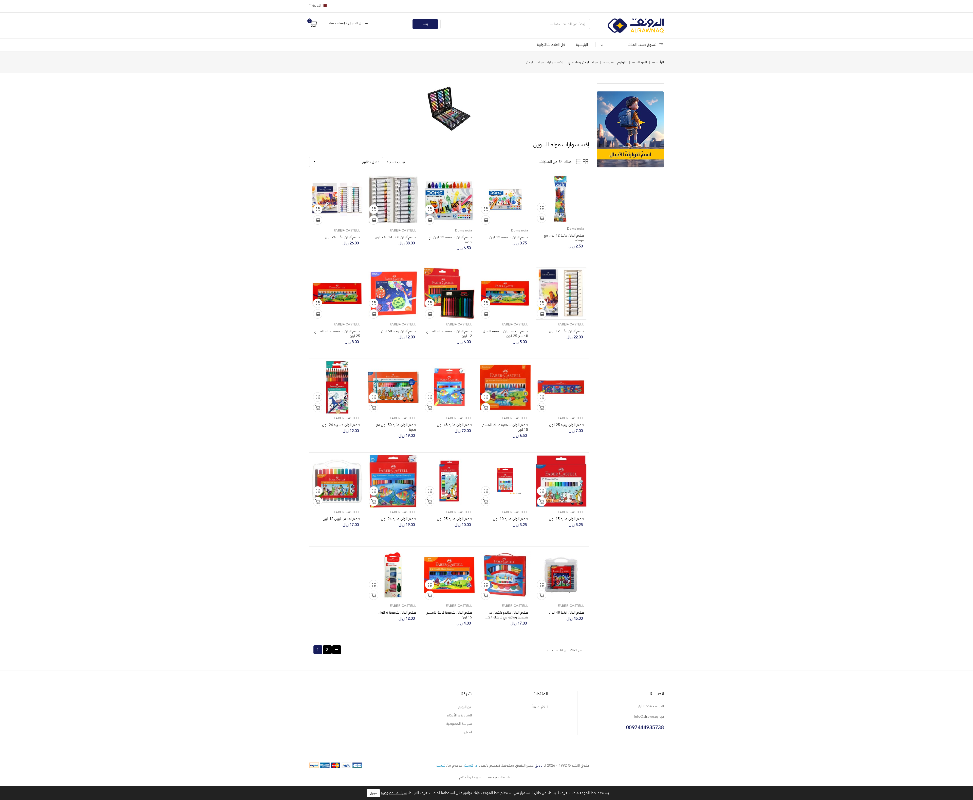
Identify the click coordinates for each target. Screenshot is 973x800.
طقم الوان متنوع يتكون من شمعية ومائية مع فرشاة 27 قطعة (508, 617)
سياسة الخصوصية (459, 724)
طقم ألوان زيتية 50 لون (398, 331)
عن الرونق (465, 707)
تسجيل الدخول (358, 23)
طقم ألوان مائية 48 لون (454, 425)
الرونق (539, 765)
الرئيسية (582, 45)
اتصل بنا (657, 694)
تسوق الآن (541, 218)
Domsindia (575, 228)
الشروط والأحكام (471, 777)
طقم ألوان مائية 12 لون (566, 331)
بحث (425, 24)
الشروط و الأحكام (459, 715)
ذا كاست (470, 765)
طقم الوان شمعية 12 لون (509, 237)
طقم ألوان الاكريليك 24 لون (395, 237)
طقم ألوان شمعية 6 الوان (397, 612)
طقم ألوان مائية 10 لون (510, 519)
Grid (586, 162)
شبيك (441, 765)
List (578, 162)
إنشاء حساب (336, 23)
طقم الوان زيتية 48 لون (566, 612)
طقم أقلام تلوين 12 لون (341, 519)
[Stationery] (630, 129)
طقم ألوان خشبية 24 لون (341, 425)
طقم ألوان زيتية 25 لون (566, 425)
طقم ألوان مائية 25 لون (454, 519)
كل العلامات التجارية (551, 45)
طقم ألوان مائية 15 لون (566, 519)
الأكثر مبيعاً (540, 707)
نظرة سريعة (541, 207)
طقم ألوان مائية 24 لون (342, 237)
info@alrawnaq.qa (649, 716)
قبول (373, 793)
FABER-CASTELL (403, 230)
